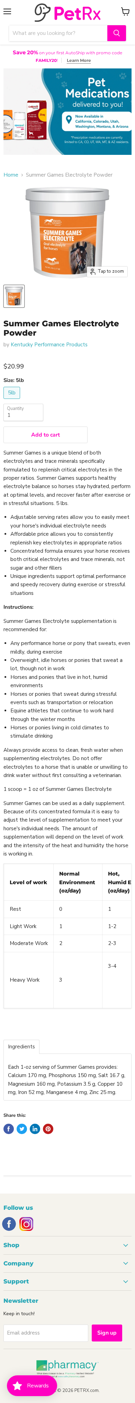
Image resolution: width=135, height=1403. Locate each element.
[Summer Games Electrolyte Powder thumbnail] (14, 296)
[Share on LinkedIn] (35, 1129)
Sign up (107, 1333)
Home (10, 175)
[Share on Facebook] (8, 1129)
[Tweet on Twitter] (22, 1129)
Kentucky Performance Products (49, 344)
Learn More (79, 60)
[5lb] (12, 400)
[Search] (116, 33)
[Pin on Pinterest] (48, 1129)
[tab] (21, 1047)
